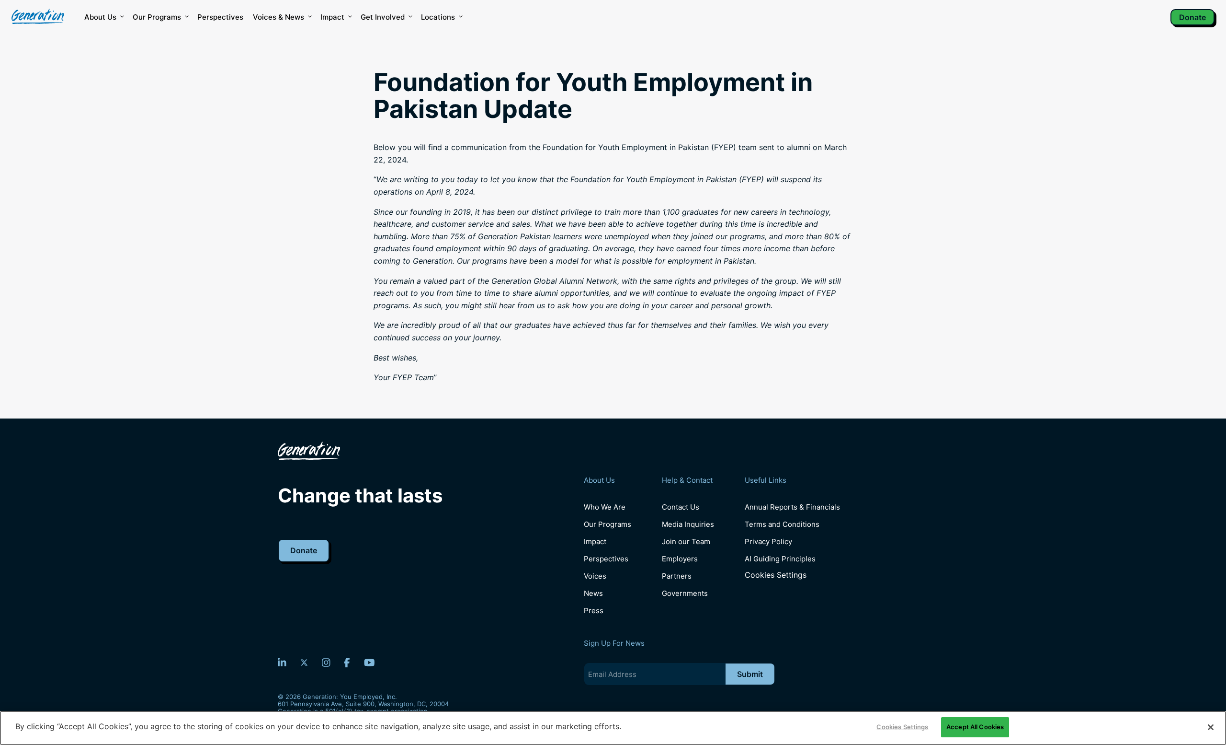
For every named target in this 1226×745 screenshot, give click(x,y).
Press (593, 610)
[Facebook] (347, 662)
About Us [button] (100, 17)
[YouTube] (369, 662)
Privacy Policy (768, 541)
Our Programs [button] (157, 17)
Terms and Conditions (782, 524)
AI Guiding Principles (780, 558)
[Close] (1210, 727)
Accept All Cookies (975, 727)
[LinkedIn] (282, 662)
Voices (595, 576)
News (593, 593)
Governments (685, 593)
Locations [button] (438, 17)
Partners (677, 576)
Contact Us (680, 507)
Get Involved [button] (383, 17)
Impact (332, 17)
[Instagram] (326, 662)
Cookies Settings (775, 575)
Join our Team (686, 541)
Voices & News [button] (278, 17)
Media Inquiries (688, 524)
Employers (680, 558)
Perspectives (220, 17)
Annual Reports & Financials (792, 507)
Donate (1192, 17)
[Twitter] (304, 662)
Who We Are (604, 507)
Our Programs (607, 524)
